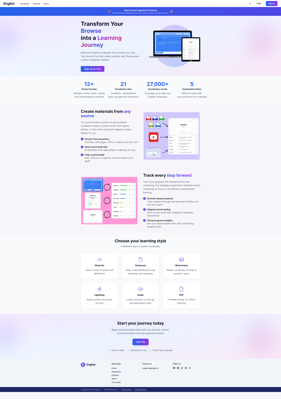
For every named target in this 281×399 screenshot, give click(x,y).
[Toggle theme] (250, 3)
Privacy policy (126, 389)
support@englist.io (150, 368)
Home (114, 368)
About (46, 4)
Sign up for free (92, 69)
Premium (36, 4)
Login (259, 3)
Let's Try (140, 342)
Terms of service (141, 389)
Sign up (271, 3)
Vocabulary (24, 4)
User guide (116, 382)
